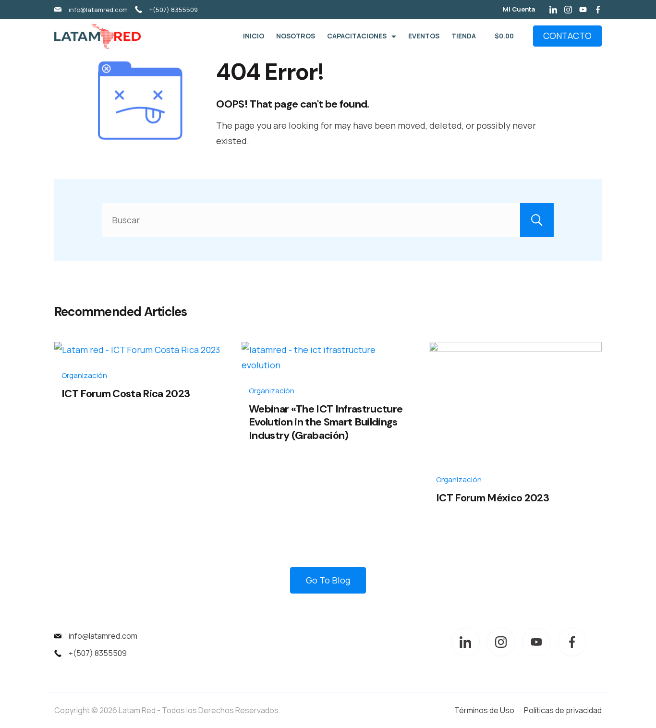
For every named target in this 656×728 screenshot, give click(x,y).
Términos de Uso (484, 710)
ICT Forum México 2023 (492, 498)
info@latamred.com (98, 9)
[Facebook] (598, 9)
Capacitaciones (357, 35)
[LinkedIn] (553, 9)
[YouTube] (583, 9)
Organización (84, 375)
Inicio (253, 35)
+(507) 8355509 (173, 9)
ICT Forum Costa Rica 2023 (125, 393)
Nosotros (295, 35)
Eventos (423, 35)
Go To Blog (328, 580)
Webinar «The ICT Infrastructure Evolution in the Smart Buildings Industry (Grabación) (326, 422)
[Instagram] (568, 9)
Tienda (463, 35)
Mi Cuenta (519, 9)
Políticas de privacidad (563, 710)
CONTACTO (567, 35)
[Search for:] (328, 220)
